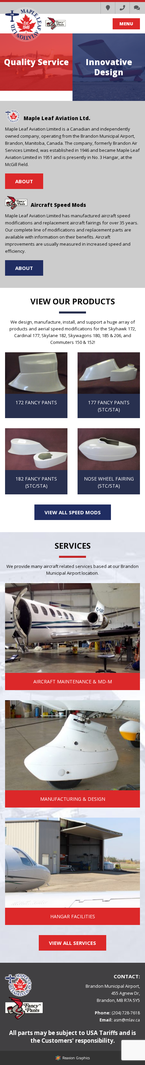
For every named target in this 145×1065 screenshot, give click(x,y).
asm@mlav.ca (127, 1020)
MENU (126, 24)
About (24, 181)
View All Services (72, 942)
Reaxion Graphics (76, 1058)
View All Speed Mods (73, 512)
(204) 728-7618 (126, 1013)
